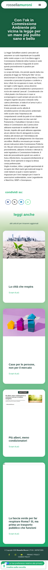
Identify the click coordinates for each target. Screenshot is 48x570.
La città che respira (21, 286)
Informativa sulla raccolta (14, 567)
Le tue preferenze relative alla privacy (26, 563)
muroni (19, 5)
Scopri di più (14, 293)
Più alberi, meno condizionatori (19, 439)
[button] (40, 5)
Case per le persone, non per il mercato (22, 366)
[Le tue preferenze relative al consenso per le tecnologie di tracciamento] (4, 566)
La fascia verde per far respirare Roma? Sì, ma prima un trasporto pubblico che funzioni (23, 523)
